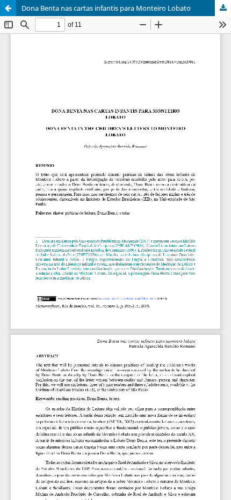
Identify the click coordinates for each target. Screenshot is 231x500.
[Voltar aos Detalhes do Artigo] (8, 8)
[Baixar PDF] (223, 8)
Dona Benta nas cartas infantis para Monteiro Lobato (106, 8)
